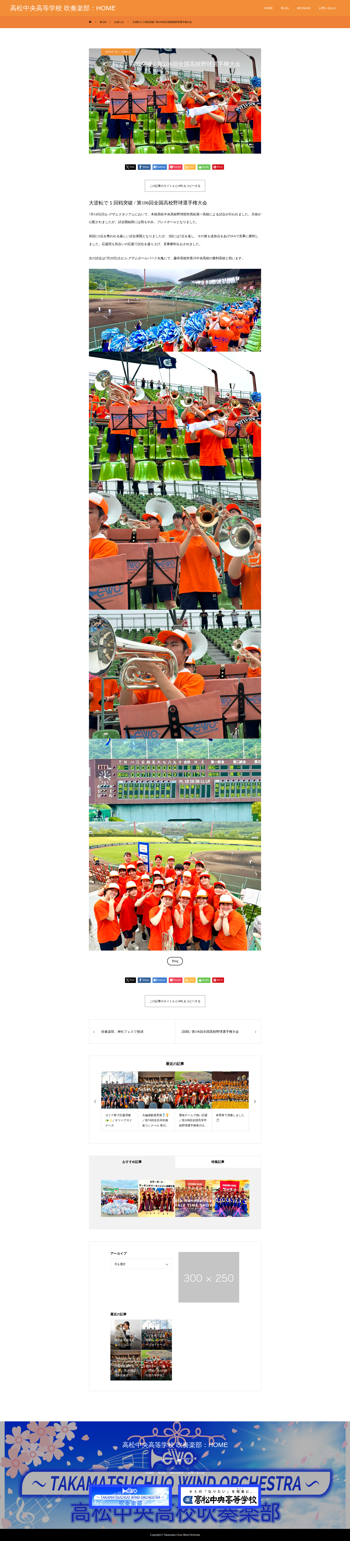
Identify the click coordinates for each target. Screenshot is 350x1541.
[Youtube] (179, 1460)
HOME (268, 8)
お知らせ (126, 51)
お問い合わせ (327, 8)
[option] (119, 1101)
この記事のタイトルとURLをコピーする (175, 185)
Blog (175, 961)
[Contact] (187, 1460)
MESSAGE (304, 8)
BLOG (285, 8)
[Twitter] (171, 1460)
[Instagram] (163, 1460)
